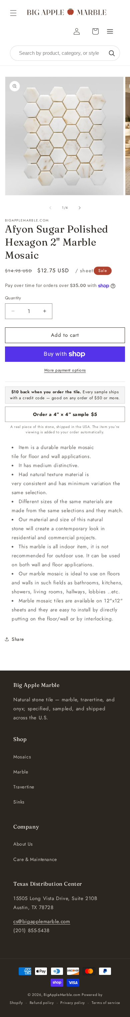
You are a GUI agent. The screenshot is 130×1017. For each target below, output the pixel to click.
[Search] (112, 53)
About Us (23, 844)
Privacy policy (72, 1002)
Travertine (23, 786)
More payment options (65, 370)
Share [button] (18, 639)
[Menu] (110, 31)
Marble (20, 771)
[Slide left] (50, 207)
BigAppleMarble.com (62, 994)
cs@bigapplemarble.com (41, 921)
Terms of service (106, 1002)
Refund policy (42, 1002)
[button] (13, 13)
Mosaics (22, 756)
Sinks (19, 801)
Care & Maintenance (35, 859)
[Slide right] (79, 207)
